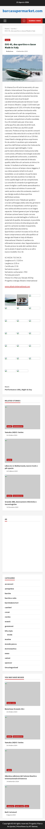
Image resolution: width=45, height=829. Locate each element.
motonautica (10, 648)
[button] (5, 20)
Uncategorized (11, 667)
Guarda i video (35, 21)
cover (7, 612)
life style (9, 631)
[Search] (16, 20)
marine (8, 639)
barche (8, 40)
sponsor (8, 663)
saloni (7, 658)
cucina (7, 617)
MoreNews (21, 826)
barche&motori (18, 426)
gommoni (9, 626)
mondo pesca (11, 644)
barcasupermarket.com (22, 10)
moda (9, 634)
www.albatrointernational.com (17, 286)
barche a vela (10, 598)
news (7, 653)
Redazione (9, 51)
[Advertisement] (22, 546)
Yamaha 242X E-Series (22, 417)
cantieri (8, 607)
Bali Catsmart (22, 797)
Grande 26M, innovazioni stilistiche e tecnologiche (22, 487)
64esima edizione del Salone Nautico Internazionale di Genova (22, 761)
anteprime (9, 588)
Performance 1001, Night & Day (18, 388)
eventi (7, 621)
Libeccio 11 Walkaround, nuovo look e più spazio (22, 451)
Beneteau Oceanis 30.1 (22, 694)
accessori (9, 584)
